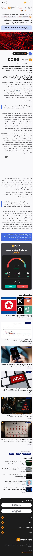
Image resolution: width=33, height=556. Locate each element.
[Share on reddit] (12, 59)
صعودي (10, 286)
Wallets (12, 453)
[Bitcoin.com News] (27, 2)
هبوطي (22, 286)
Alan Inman (25, 59)
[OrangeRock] (23, 11)
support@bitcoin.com (26, 552)
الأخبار (30, 14)
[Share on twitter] (15, 59)
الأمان (26, 14)
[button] (14, 54)
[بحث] (5, 2)
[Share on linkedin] (9, 59)
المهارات (17, 91)
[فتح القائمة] (2, 2)
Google (18, 453)
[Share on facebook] (17, 59)
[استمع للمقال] (30, 53)
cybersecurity (26, 453)
